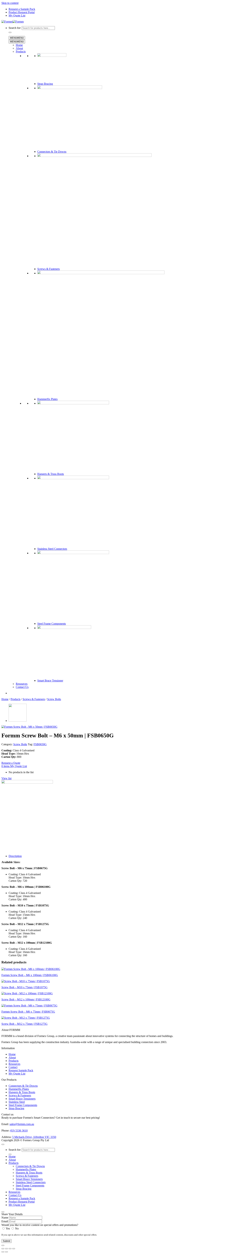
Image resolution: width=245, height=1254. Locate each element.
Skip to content (9, 2)
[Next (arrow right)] (6, 1251)
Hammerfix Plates (47, 399)
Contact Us (22, 687)
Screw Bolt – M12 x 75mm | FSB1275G (24, 1023)
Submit (6, 1241)
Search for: (15, 27)
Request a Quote (10, 762)
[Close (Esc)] (13, 1248)
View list (6, 778)
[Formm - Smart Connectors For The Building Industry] (12, 21)
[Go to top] (2, 1144)
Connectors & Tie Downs (51, 151)
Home (19, 45)
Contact (13, 1067)
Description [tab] (15, 856)
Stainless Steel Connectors (52, 548)
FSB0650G (40, 744)
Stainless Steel (17, 1101)
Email (4, 1221)
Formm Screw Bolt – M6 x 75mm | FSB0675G (28, 1011)
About (19, 48)
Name (4, 1217)
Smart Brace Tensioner (50, 680)
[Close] (2, 1211)
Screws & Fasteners (48, 268)
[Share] (10, 1248)
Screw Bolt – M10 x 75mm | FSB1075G (24, 987)
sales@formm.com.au (22, 1124)
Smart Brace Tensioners (22, 1098)
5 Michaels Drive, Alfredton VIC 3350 (34, 1137)
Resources (21, 683)
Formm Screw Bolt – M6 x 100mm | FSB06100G (29, 975)
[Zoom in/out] (2, 1248)
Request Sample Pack (21, 1070)
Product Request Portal (22, 12)
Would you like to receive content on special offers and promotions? (39, 1224)
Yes (8, 1228)
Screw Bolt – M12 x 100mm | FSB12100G (25, 999)
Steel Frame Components (51, 623)
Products (21, 51)
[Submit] (10, 32)
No (16, 1228)
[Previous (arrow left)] (2, 1251)
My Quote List (17, 15)
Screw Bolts (54, 699)
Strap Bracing (45, 83)
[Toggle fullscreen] (6, 1248)
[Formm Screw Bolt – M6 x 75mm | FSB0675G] (18, 720)
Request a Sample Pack (22, 9)
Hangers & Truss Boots (50, 473)
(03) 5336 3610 (19, 1130)
